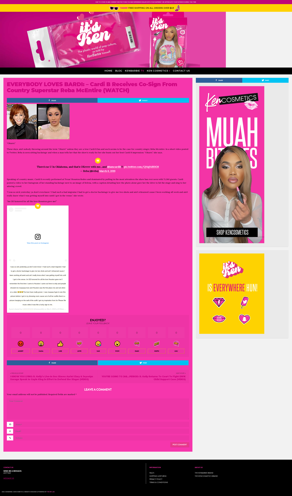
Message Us (8, 478)
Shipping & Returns (157, 476)
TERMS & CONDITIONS (158, 482)
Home (108, 70)
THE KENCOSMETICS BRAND (206, 476)
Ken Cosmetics (157, 70)
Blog (118, 70)
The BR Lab (51, 491)
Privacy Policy (155, 479)
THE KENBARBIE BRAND (204, 473)
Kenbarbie (134, 70)
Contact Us (181, 70)
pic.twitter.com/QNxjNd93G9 (141, 166)
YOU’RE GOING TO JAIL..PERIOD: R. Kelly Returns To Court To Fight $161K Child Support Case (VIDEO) (143, 378)
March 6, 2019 (107, 171)
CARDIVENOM (27, 309)
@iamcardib (114, 166)
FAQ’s (151, 473)
